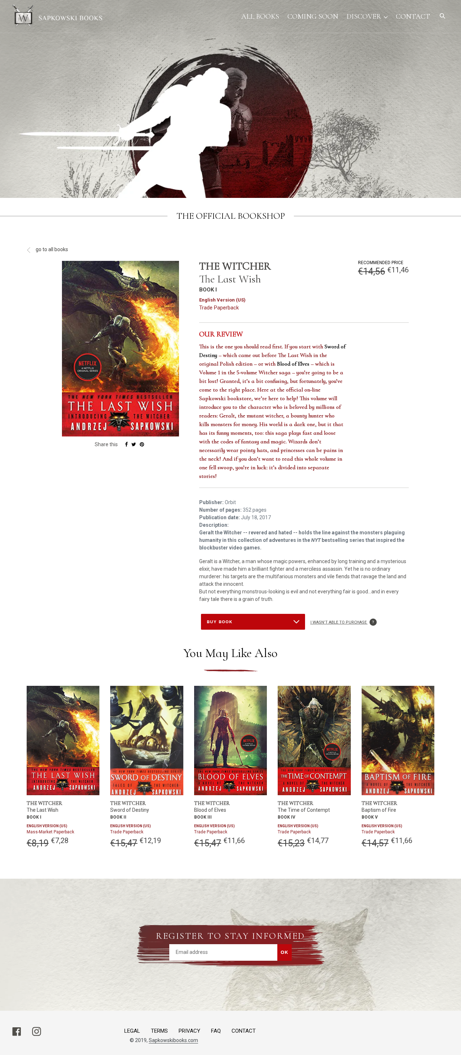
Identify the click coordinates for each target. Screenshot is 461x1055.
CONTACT (244, 1031)
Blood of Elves (293, 363)
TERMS (159, 1031)
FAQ (216, 1031)
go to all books (51, 249)
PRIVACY (189, 1031)
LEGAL (132, 1031)
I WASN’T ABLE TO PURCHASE (343, 622)
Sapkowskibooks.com (173, 1040)
